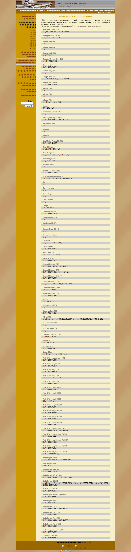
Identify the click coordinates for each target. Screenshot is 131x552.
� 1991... (33, 48)
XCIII (48, 161)
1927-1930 (32, 34)
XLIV (48, 38)
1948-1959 (32, 42)
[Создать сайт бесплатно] (65, 551)
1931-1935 (32, 36)
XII (59, 79)
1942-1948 (32, 40)
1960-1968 (32, 44)
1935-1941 (32, 38)
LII (47, 32)
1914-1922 (32, 31)
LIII (59, 272)
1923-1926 (32, 33)
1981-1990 (32, 46)
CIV (59, 32)
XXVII (48, 149)
